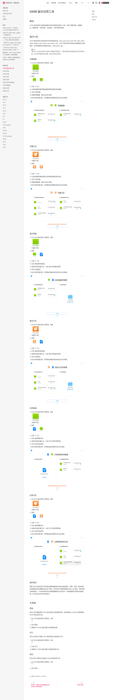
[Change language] (82, 3)
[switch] (88, 3)
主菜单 (94, 19)
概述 (93, 14)
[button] (12, 8)
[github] (96, 2)
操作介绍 (94, 17)
